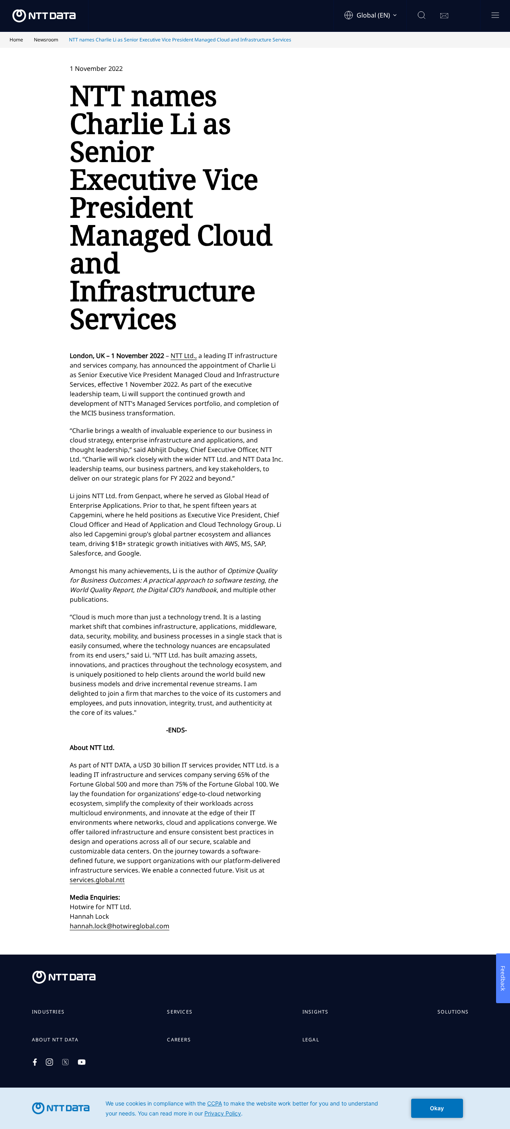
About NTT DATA (55, 1040)
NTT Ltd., (184, 355)
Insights (315, 1012)
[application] (255, 1108)
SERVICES (179, 1012)
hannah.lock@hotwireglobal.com (119, 926)
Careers (178, 1040)
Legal (310, 1040)
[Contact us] (444, 16)
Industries (48, 1012)
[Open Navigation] (495, 15)
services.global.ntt (97, 879)
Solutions (453, 1012)
